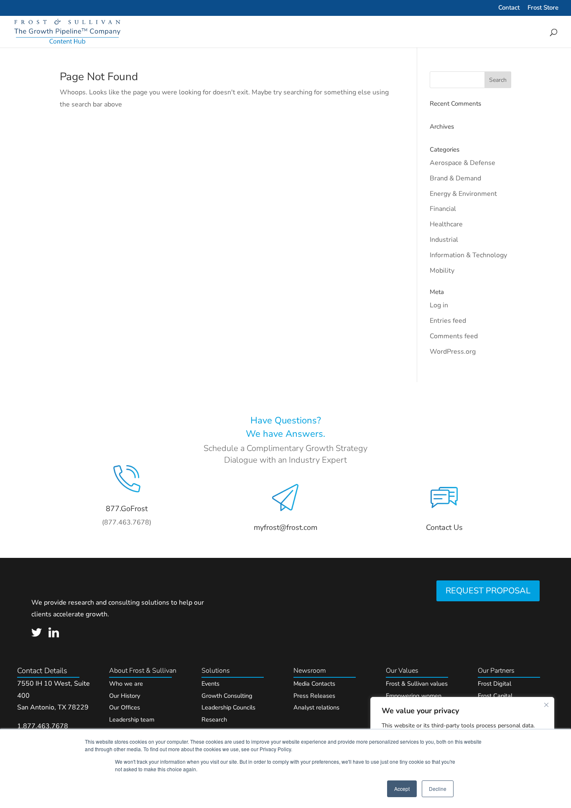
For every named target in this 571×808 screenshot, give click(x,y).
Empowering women (413, 695)
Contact (509, 8)
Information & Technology (468, 255)
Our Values (402, 670)
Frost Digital (494, 683)
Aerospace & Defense (462, 162)
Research (214, 719)
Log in (439, 305)
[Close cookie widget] (546, 705)
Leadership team (131, 719)
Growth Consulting (226, 695)
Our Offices (124, 707)
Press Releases (314, 695)
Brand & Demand (455, 178)
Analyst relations (316, 707)
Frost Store (543, 8)
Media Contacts (314, 683)
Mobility (442, 270)
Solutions (215, 670)
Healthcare (446, 224)
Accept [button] (402, 788)
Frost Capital (495, 695)
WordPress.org (453, 351)
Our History (124, 695)
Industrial (444, 239)
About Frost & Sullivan (142, 670)
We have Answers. (285, 434)
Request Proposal (488, 590)
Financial (443, 208)
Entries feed (448, 320)
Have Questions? (285, 420)
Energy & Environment (463, 193)
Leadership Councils (228, 707)
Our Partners (496, 670)
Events (210, 683)
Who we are (126, 683)
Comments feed (454, 336)
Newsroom (309, 670)
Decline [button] (437, 788)
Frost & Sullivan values (417, 683)
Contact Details (42, 671)
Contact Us (444, 527)
